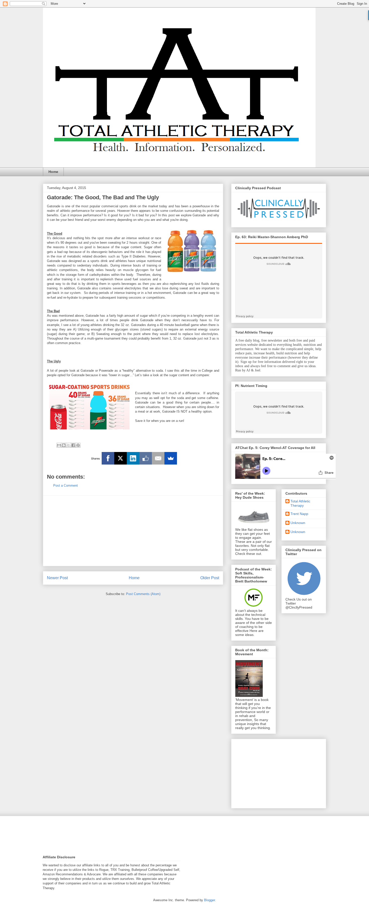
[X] (120, 458)
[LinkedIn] (133, 458)
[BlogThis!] (63, 445)
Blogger (209, 900)
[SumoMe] (170, 458)
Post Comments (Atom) (143, 594)
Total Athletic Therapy (300, 503)
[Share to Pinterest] (78, 445)
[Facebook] (108, 458)
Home (53, 172)
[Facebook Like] (145, 458)
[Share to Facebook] (73, 445)
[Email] (158, 458)
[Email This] (59, 445)
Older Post (209, 578)
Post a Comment (65, 485)
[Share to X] (68, 445)
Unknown (297, 523)
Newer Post (57, 578)
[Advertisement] (133, 530)
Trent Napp (299, 514)
